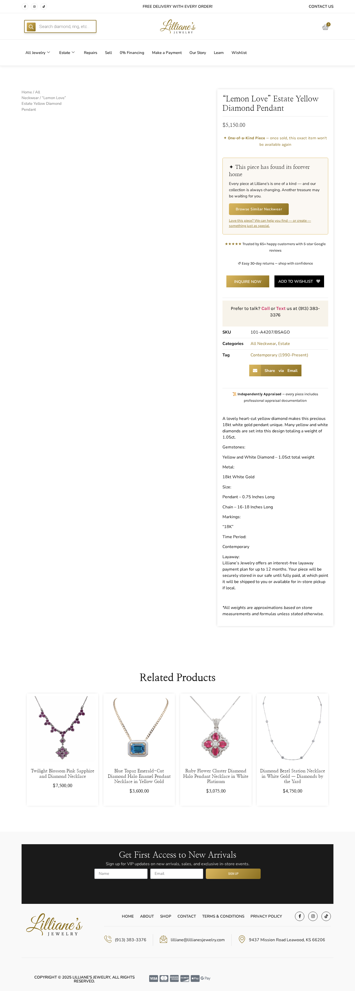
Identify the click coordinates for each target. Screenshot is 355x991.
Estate (64, 52)
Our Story (197, 52)
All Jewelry (35, 52)
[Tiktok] (43, 6)
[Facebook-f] (25, 6)
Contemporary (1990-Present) (279, 355)
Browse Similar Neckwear (259, 209)
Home (27, 92)
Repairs (90, 52)
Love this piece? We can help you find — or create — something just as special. (270, 223)
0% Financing (132, 52)
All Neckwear (263, 343)
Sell (108, 52)
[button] (275, 370)
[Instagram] (34, 6)
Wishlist (239, 52)
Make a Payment (167, 52)
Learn (219, 52)
